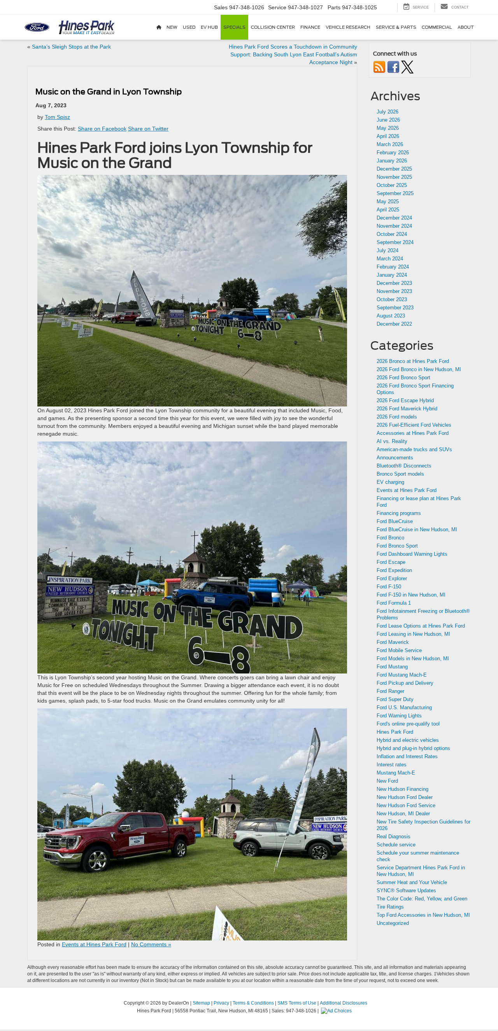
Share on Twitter (148, 129)
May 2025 (388, 201)
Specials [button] (234, 27)
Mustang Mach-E (396, 773)
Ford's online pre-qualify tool (408, 724)
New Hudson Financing (402, 789)
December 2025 (394, 169)
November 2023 (394, 291)
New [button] (172, 27)
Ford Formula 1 (394, 603)
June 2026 (388, 120)
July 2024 (387, 250)
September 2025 (395, 193)
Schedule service (396, 845)
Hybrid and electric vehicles (408, 740)
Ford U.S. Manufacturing (404, 707)
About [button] (466, 27)
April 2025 (388, 210)
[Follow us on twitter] (407, 67)
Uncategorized (393, 923)
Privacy (221, 1003)
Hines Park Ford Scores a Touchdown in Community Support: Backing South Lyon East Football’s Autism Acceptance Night (293, 54)
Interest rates (392, 765)
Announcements (395, 458)
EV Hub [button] (209, 27)
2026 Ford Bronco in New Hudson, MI (419, 369)
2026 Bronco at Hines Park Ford (413, 361)
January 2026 (392, 161)
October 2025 (392, 185)
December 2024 (394, 218)
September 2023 (395, 308)
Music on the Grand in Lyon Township (108, 91)
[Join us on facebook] (393, 67)
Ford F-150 (389, 587)
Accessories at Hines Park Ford (413, 433)
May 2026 (388, 128)
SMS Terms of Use (296, 1003)
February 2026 (393, 152)
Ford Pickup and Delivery (405, 683)
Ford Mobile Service (399, 650)
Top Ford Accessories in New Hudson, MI (423, 915)
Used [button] (189, 27)
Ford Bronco (390, 538)
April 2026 (388, 136)
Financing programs (399, 513)
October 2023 (392, 299)
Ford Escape (391, 562)
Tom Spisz (57, 117)
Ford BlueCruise (395, 521)
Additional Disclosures (343, 1003)
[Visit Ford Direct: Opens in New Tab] (337, 1011)
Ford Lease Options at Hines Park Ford (421, 626)
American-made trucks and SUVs (414, 449)
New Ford (387, 781)
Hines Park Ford (395, 732)
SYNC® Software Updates (406, 890)
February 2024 (393, 267)
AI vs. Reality (392, 441)
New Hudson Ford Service (406, 805)
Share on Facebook (102, 129)
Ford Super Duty (395, 699)
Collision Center (273, 27)
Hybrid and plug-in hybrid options (413, 748)
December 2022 (394, 324)
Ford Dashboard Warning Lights (412, 554)
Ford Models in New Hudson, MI (413, 658)
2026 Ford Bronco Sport (403, 377)
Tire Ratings (390, 907)
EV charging (390, 482)
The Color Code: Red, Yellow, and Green (422, 899)
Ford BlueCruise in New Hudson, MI (417, 529)
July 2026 (387, 112)
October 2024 (392, 234)
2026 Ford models (397, 417)
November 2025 (394, 177)
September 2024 (395, 242)
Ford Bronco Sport (397, 546)
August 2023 (391, 316)
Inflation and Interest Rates (407, 756)
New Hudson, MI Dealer (403, 813)
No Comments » (151, 944)
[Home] (159, 27)
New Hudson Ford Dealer (405, 797)
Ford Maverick (393, 642)
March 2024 (390, 259)
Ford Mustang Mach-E (402, 675)
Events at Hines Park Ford (94, 944)
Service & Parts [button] (396, 27)
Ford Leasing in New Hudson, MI (413, 634)
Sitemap (201, 1003)
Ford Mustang (392, 667)
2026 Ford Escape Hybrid (405, 400)
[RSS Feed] (379, 67)
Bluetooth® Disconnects (404, 466)
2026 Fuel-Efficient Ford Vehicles (414, 425)
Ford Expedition (394, 570)
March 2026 (390, 144)
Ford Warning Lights (399, 716)
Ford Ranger (390, 691)
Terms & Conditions (253, 1003)
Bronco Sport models (400, 474)
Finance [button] (310, 27)
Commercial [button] (437, 27)
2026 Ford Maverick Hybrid (407, 409)
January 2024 (392, 275)
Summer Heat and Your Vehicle (412, 882)
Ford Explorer (392, 578)
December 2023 (394, 283)
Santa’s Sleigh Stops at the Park (71, 47)
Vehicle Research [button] (348, 27)
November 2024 (394, 226)
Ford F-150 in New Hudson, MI (411, 595)
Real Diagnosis (393, 836)
